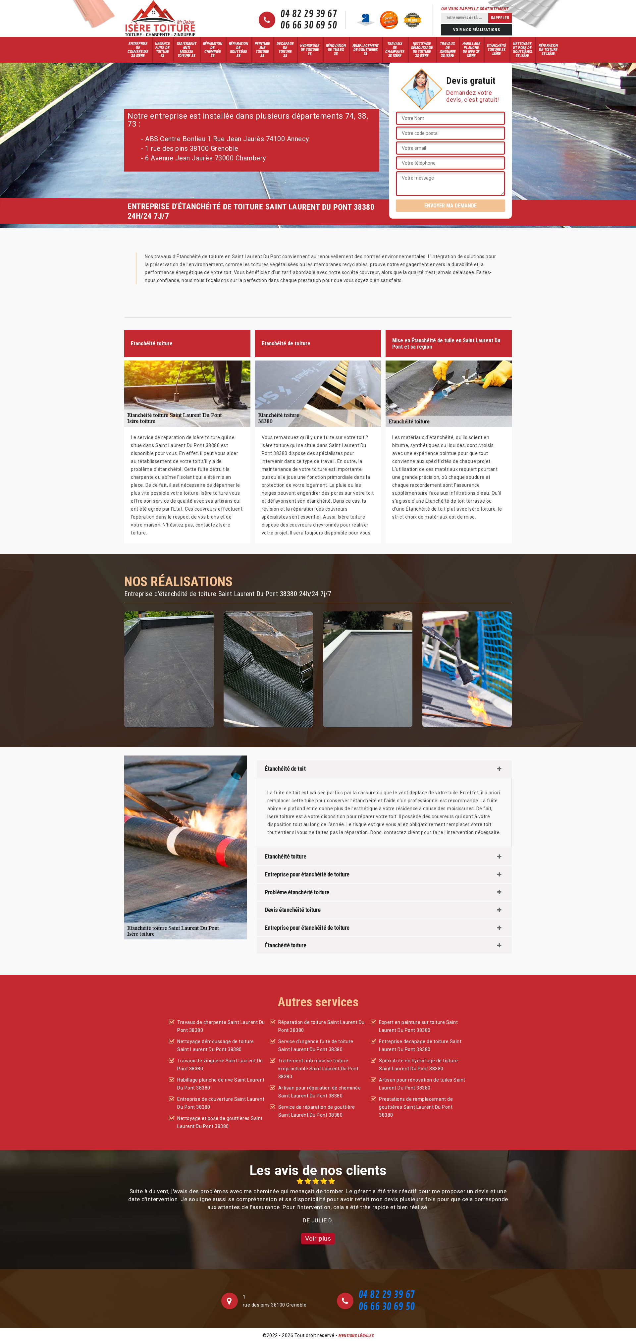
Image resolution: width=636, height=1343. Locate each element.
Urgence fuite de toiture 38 (162, 49)
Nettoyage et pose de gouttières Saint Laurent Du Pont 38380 (220, 1122)
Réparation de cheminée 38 (212, 49)
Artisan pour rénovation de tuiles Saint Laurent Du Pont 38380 (422, 1084)
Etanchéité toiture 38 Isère (496, 49)
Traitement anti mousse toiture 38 (186, 49)
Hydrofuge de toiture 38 (309, 49)
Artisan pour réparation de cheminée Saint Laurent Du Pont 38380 (319, 1091)
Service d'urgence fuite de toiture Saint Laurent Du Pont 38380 (315, 1045)
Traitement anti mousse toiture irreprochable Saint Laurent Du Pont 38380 (318, 1068)
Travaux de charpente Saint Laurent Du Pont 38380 (221, 1026)
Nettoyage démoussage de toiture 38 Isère (422, 49)
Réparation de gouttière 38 (238, 49)
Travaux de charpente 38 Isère (394, 49)
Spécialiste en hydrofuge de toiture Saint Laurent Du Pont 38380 (418, 1064)
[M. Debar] (160, 18)
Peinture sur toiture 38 (262, 49)
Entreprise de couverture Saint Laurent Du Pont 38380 (220, 1103)
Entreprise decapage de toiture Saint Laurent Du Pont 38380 (420, 1045)
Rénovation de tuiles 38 (336, 49)
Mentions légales (356, 1335)
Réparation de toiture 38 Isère (548, 49)
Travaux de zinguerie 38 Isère (448, 49)
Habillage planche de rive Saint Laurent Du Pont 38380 (221, 1084)
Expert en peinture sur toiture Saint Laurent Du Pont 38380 (418, 1026)
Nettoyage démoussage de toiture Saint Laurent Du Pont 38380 (215, 1045)
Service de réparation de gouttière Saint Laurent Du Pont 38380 (316, 1111)
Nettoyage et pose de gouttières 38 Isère (522, 49)
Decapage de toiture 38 (285, 49)
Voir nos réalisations (476, 30)
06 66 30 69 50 (308, 25)
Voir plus (318, 1238)
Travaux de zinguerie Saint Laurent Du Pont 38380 (220, 1064)
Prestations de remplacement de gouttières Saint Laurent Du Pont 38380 (416, 1107)
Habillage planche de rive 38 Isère (471, 49)
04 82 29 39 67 (308, 14)
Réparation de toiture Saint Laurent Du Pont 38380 (321, 1026)
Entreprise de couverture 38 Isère (138, 49)
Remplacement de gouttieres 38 (365, 49)
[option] (318, 1201)
